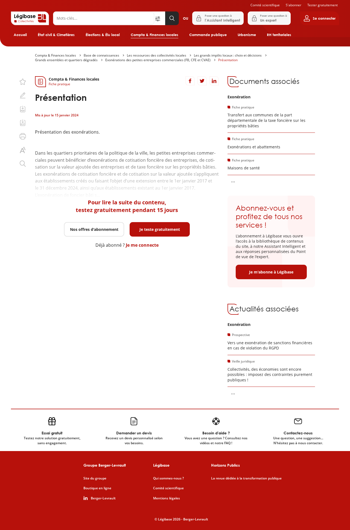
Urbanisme (247, 35)
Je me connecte (142, 245)
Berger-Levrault (103, 498)
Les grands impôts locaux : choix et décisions (228, 55)
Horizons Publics (225, 465)
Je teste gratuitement (159, 229)
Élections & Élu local (103, 35)
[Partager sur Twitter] (202, 81)
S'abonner (293, 5)
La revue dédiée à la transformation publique (246, 478)
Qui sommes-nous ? (168, 478)
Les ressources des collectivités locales (156, 55)
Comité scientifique (265, 5)
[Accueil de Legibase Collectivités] (30, 18)
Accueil (20, 35)
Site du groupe (94, 478)
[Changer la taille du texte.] (22, 150)
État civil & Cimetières (56, 35)
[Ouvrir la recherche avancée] (159, 18)
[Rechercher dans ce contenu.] (22, 163)
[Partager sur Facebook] (190, 81)
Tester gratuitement (322, 5)
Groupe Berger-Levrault (104, 465)
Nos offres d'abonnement (94, 229)
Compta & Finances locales (154, 35)
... (233, 180)
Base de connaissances (101, 55)
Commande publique (208, 35)
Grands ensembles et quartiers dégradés (66, 60)
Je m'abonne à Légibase (271, 272)
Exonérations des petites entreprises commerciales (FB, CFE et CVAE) (158, 60)
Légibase (161, 465)
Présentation (228, 60)
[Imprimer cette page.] (22, 136)
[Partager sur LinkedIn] (214, 81)
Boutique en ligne (97, 488)
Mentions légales (166, 498)
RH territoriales (279, 35)
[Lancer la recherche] (172, 18)
